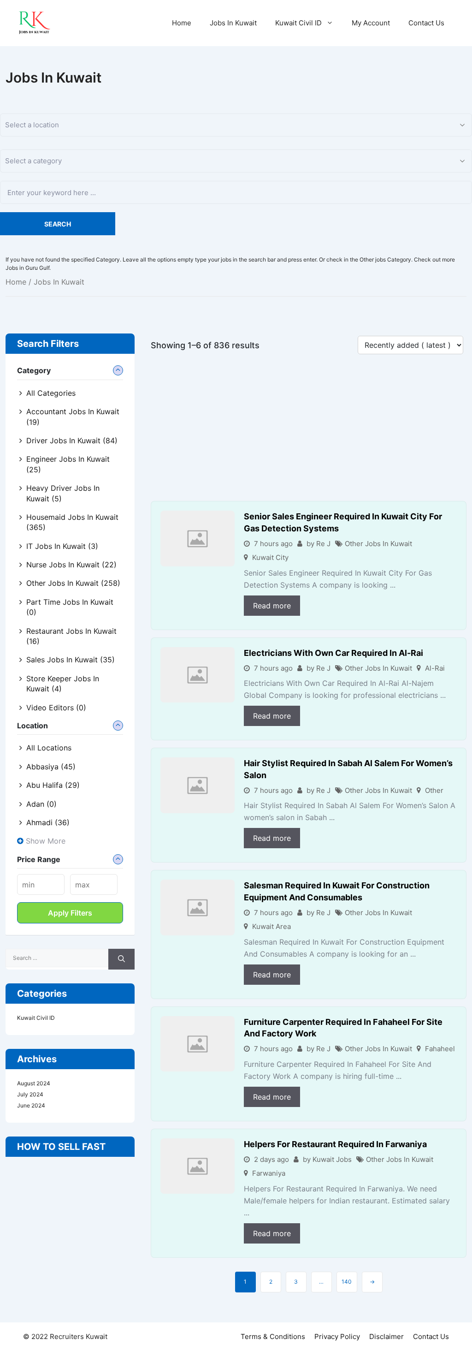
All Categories (51, 393)
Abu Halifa (53, 785)
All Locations (48, 747)
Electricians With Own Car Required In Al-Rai (333, 653)
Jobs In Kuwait (233, 22)
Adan (41, 804)
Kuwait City (270, 557)
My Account (371, 22)
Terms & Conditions (273, 1336)
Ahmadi (48, 822)
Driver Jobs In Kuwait (72, 440)
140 (347, 1281)
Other (434, 790)
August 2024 (33, 1083)
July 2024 (30, 1094)
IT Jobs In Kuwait (62, 546)
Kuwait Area (271, 926)
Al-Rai (435, 668)
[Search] (121, 959)
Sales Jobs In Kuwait (70, 659)
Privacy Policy (337, 1336)
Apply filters (70, 912)
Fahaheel (440, 1048)
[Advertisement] (308, 432)
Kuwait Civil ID (298, 22)
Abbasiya (51, 766)
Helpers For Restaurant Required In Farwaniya (335, 1144)
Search (57, 224)
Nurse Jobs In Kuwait (71, 564)
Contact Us (426, 22)
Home (181, 22)
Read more (272, 605)
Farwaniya (268, 1173)
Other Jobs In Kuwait (378, 543)
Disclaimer (386, 1336)
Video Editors (56, 707)
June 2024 (31, 1105)
